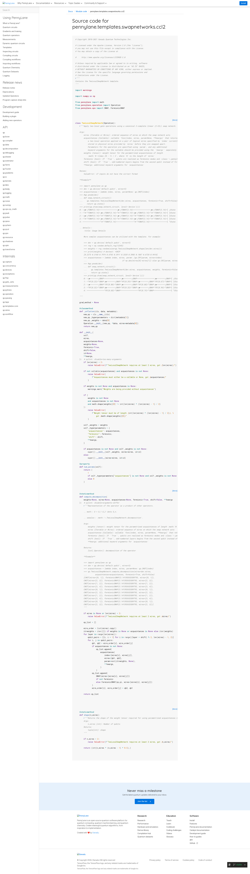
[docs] (174, 120)
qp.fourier (7, 169)
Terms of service (172, 860)
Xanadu (95, 833)
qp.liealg (6, 189)
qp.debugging (8, 153)
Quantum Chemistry (11, 67)
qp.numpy (7, 205)
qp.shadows (8, 241)
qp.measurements (10, 286)
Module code (81, 11)
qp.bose (6, 136)
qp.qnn (5, 233)
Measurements (9, 39)
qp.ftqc (6, 278)
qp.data (6, 145)
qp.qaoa (6, 221)
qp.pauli (6, 213)
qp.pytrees (7, 290)
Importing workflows (11, 63)
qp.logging (7, 193)
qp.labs (6, 185)
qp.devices (7, 270)
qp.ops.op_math (10, 209)
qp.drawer (7, 157)
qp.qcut (6, 229)
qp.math (6, 197)
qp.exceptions (9, 274)
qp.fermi (6, 165)
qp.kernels (7, 181)
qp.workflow (8, 314)
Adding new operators (12, 120)
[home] (9, 3)
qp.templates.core (10, 306)
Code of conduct (205, 860)
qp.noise (6, 201)
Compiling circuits (10, 55)
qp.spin (6, 245)
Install (243, 3)
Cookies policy (188, 860)
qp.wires (6, 310)
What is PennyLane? (11, 23)
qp (4, 132)
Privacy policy (155, 860)
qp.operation (8, 294)
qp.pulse (6, 217)
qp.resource (8, 237)
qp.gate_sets (8, 282)
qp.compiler (8, 140)
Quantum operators (11, 35)
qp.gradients (8, 173)
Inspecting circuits (10, 51)
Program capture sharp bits (14, 100)
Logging (6, 75)
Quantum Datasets (11, 71)
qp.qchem (7, 225)
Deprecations (8, 92)
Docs (70, 11)
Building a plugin (9, 116)
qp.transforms (9, 249)
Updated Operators (11, 96)
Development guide (11, 112)
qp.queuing (7, 298)
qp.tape (6, 302)
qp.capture (7, 262)
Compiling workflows (12, 59)
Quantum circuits (10, 27)
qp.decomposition (10, 149)
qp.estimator (8, 161)
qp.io (5, 177)
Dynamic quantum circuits (14, 43)
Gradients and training (12, 31)
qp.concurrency (9, 266)
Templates (7, 47)
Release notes (9, 88)
